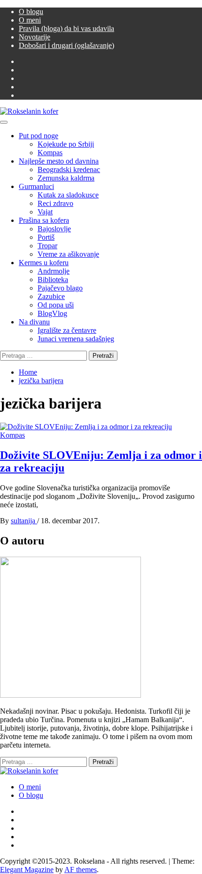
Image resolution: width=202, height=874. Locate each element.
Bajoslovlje (54, 229)
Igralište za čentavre (67, 330)
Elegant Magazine (27, 870)
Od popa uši (56, 305)
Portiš (46, 237)
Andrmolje (54, 271)
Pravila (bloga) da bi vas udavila (66, 28)
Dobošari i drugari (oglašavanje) (66, 45)
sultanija (24, 521)
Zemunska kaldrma (66, 178)
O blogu (31, 12)
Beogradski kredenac (69, 169)
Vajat (45, 212)
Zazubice (51, 296)
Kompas (50, 153)
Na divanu (34, 322)
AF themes (80, 870)
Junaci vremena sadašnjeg (76, 339)
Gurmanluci (36, 186)
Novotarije (34, 37)
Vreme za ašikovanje (68, 254)
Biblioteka (53, 279)
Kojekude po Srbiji (66, 144)
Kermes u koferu (44, 263)
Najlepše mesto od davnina (59, 161)
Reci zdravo (55, 203)
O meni (30, 20)
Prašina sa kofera (44, 220)
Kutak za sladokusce (68, 195)
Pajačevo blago (60, 288)
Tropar (47, 246)
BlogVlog (52, 313)
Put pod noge (38, 136)
